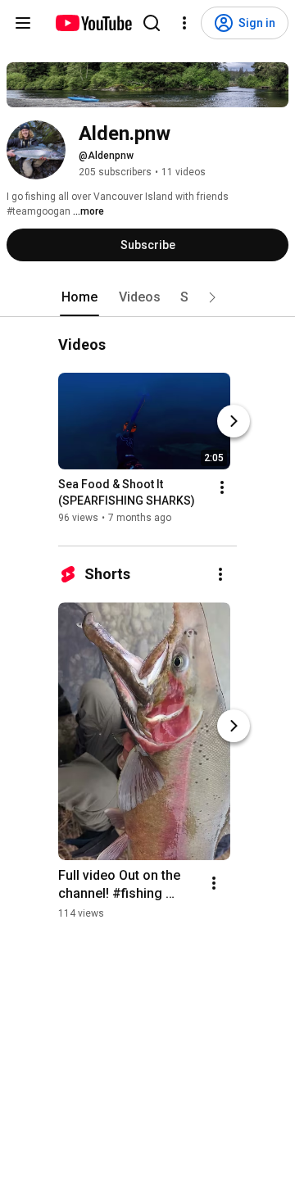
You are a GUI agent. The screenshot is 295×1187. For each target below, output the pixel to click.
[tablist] (147, 297)
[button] (212, 297)
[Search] (151, 23)
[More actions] (222, 488)
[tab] (79, 297)
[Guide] (23, 23)
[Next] (233, 421)
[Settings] (184, 23)
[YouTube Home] (93, 23)
